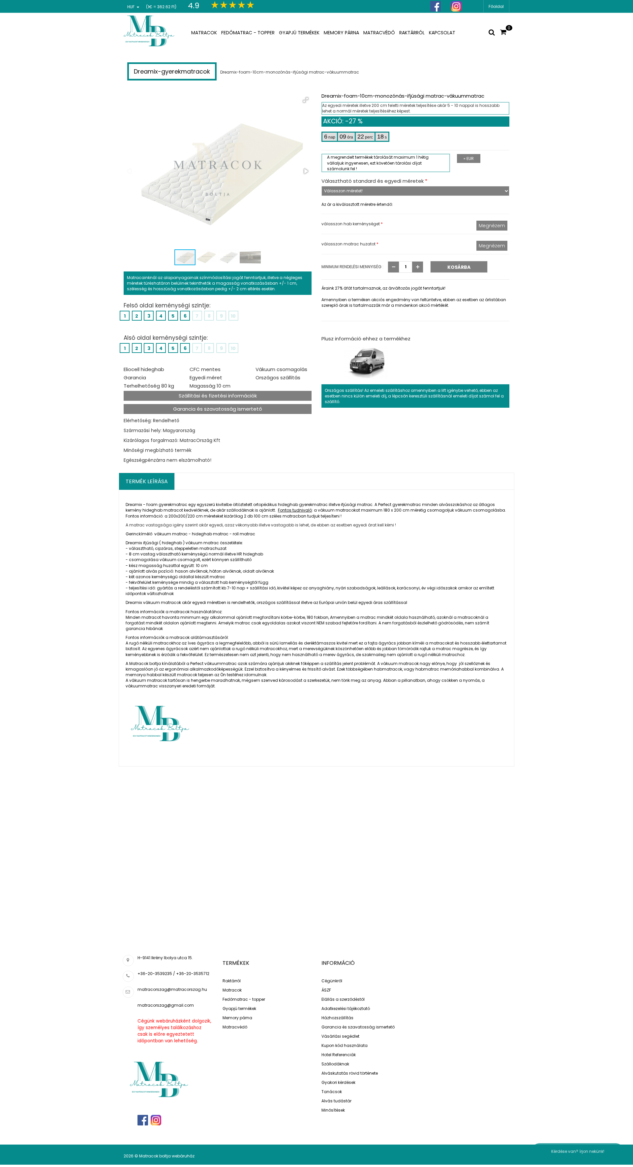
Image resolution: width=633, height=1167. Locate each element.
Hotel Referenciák (338, 1054)
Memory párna (237, 1018)
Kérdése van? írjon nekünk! (577, 1151)
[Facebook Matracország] (435, 6)
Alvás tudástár (336, 1101)
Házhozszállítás (337, 1018)
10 (233, 316)
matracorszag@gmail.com (165, 1005)
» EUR (469, 158)
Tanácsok (331, 1091)
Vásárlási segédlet (340, 1036)
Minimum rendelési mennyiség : (352, 266)
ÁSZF (326, 990)
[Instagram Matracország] (456, 6)
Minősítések (333, 1110)
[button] (305, 100)
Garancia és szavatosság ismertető (217, 408)
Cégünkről (331, 981)
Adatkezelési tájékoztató (345, 1008)
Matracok (232, 990)
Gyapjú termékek (239, 1008)
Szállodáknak (335, 1064)
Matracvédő (235, 1027)
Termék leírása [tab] (147, 481)
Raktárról (232, 981)
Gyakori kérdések (338, 1082)
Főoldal (496, 6)
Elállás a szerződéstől (343, 999)
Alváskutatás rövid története (349, 1073)
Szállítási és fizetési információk (218, 395)
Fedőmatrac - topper (244, 999)
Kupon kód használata (344, 1045)
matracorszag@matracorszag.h (170, 989)
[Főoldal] (149, 29)
